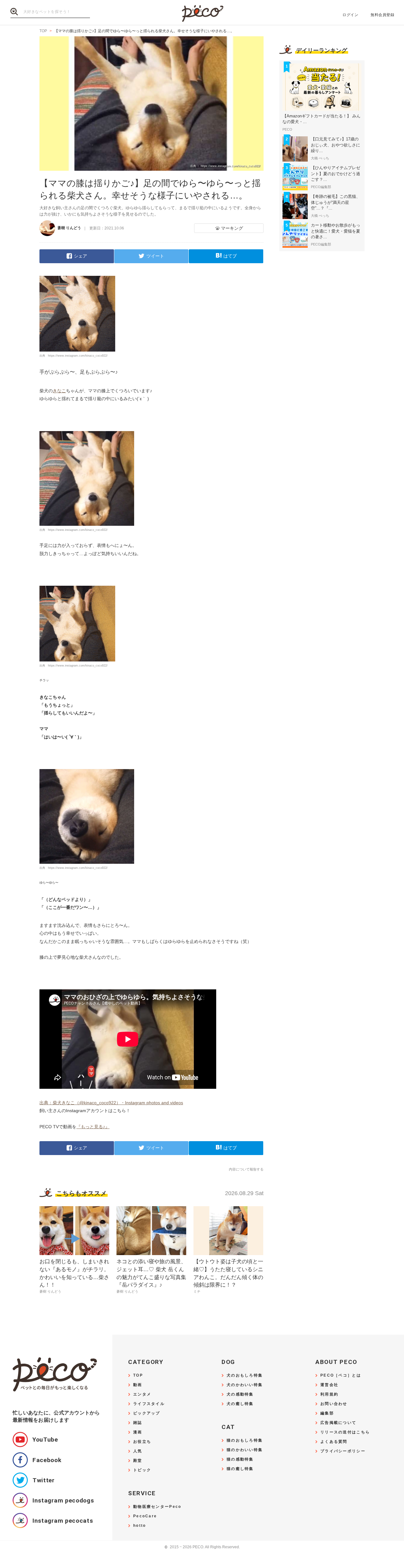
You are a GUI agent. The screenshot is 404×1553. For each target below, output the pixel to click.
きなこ (59, 390)
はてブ (230, 255)
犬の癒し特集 (240, 1404)
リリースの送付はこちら (345, 1432)
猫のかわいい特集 (245, 1450)
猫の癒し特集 (240, 1469)
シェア (80, 255)
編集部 (327, 1413)
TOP (138, 1375)
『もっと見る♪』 (93, 1126)
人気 (137, 1451)
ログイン (350, 15)
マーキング (232, 228)
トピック (142, 1470)
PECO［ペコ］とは (340, 1375)
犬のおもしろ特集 (245, 1375)
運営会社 (329, 1385)
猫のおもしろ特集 (245, 1440)
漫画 (137, 1432)
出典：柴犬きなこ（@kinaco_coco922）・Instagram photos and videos (111, 1102)
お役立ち (142, 1442)
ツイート (155, 255)
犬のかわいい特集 (245, 1385)
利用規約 (329, 1394)
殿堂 (137, 1461)
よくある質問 (334, 1442)
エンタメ (142, 1394)
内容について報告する (246, 1169)
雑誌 (137, 1423)
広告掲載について (338, 1423)
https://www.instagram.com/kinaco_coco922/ (78, 355)
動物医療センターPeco (157, 1507)
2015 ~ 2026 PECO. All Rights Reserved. (202, 1547)
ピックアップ (146, 1413)
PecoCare (145, 1516)
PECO (202, 13)
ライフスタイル (149, 1404)
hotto (139, 1526)
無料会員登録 (382, 15)
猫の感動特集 (240, 1459)
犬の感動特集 (240, 1394)
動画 (137, 1385)
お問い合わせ (334, 1404)
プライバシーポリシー (342, 1451)
